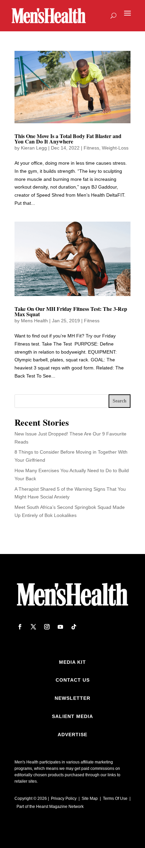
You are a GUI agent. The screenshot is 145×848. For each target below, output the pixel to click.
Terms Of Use (115, 798)
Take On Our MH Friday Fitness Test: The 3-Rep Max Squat (70, 311)
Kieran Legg (34, 148)
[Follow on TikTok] (73, 626)
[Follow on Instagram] (46, 626)
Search (119, 400)
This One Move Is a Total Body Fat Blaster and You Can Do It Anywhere (67, 138)
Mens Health (34, 320)
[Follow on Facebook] (19, 626)
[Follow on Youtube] (60, 626)
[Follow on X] (33, 626)
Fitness (91, 148)
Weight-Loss (115, 148)
